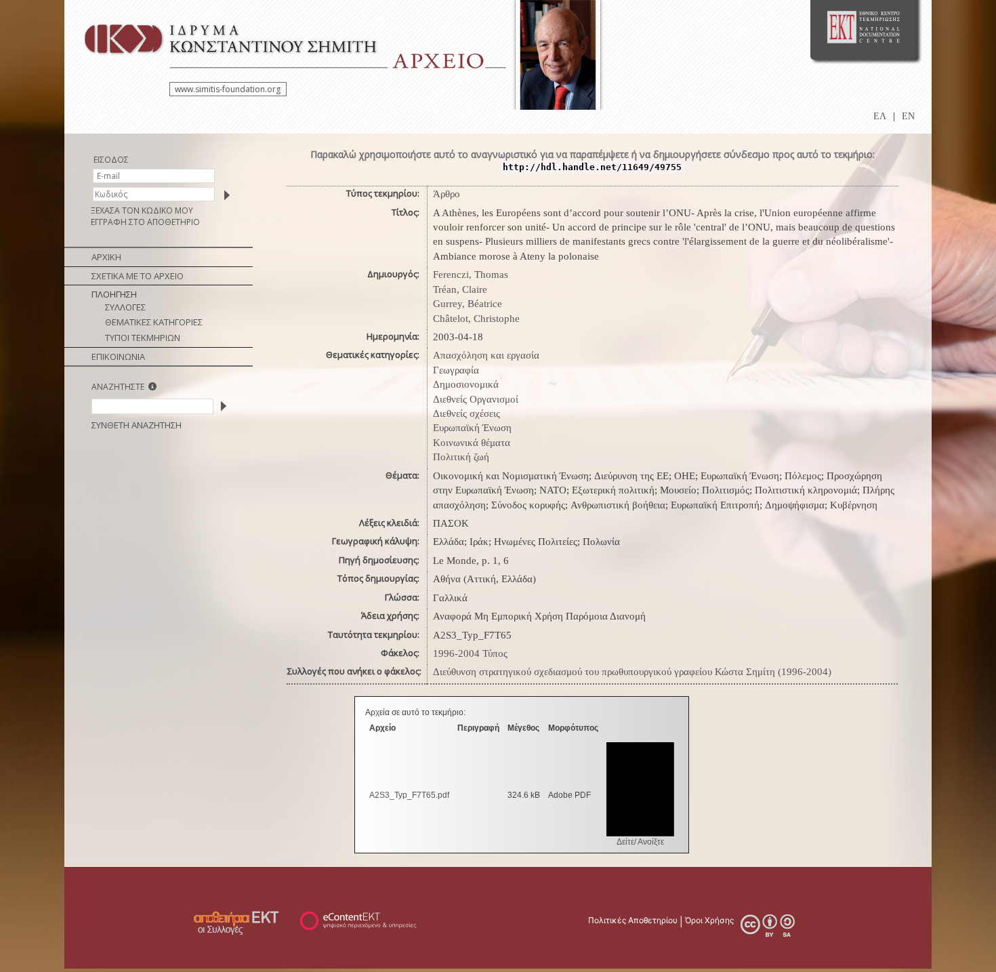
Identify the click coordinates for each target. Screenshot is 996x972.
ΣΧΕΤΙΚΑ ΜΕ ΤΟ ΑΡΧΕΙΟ (137, 276)
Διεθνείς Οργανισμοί (475, 399)
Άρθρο (446, 193)
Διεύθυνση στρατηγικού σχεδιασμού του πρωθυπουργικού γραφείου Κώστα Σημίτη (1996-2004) (632, 671)
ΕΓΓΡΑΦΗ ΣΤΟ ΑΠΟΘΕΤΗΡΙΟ (145, 222)
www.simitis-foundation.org (228, 89)
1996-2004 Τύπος (470, 653)
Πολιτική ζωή (461, 456)
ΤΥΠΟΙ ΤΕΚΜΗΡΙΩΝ (142, 337)
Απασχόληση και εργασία (486, 355)
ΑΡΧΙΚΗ (106, 257)
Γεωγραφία (456, 370)
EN (908, 116)
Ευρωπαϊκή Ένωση (472, 427)
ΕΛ (879, 116)
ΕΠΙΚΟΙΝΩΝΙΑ (118, 356)
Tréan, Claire (460, 289)
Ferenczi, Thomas (470, 274)
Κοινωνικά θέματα (471, 442)
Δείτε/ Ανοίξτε (640, 842)
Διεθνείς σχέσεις (466, 413)
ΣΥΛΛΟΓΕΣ (125, 307)
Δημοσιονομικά (466, 384)
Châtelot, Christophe (476, 318)
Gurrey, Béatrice (467, 303)
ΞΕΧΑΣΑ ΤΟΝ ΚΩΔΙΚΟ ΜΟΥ (142, 210)
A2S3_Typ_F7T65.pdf (409, 795)
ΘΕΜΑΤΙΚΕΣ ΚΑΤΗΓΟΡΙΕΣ (154, 322)
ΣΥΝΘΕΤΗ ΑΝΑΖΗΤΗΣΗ (136, 425)
